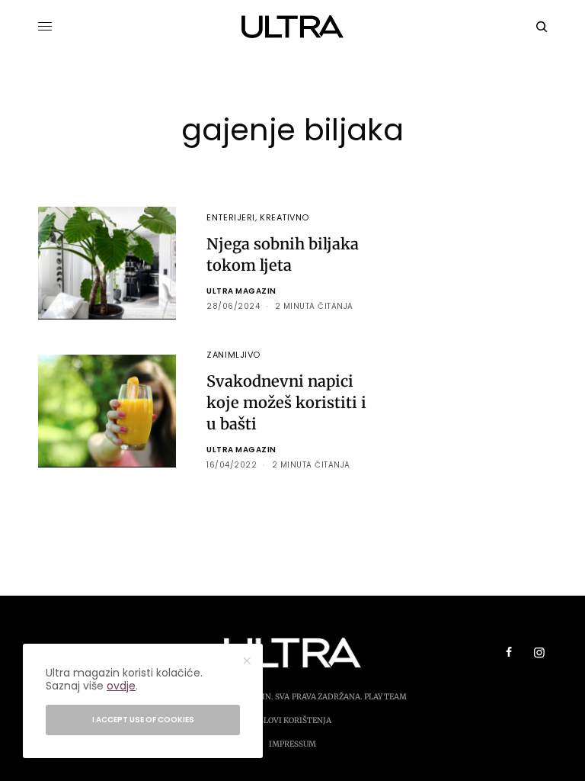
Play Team (385, 697)
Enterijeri (230, 217)
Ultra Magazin (241, 291)
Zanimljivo (233, 355)
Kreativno (284, 217)
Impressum (292, 744)
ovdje (121, 685)
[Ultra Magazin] (292, 26)
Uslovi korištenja (292, 720)
